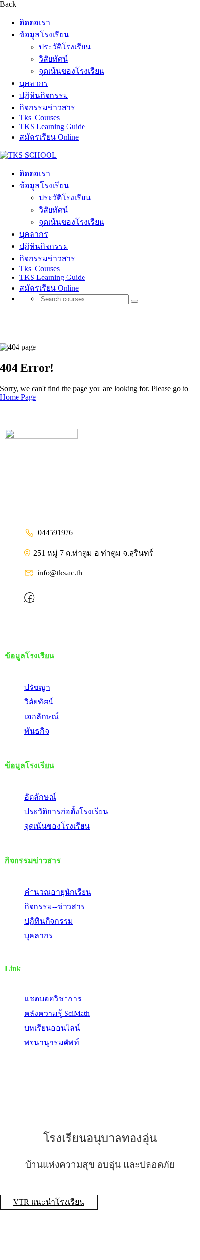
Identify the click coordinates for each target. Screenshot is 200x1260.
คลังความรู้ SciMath (57, 1013)
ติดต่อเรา (34, 22)
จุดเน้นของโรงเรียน (71, 71)
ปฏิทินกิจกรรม (43, 95)
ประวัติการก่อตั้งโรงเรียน (66, 811)
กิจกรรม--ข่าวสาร (54, 906)
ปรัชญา (37, 687)
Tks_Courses (39, 118)
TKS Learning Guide (52, 126)
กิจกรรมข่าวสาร (47, 107)
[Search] (134, 301)
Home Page (18, 397)
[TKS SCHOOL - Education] (28, 155)
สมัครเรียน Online (49, 137)
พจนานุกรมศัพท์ (51, 1042)
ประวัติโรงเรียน (65, 47)
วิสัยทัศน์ (53, 59)
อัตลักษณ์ (40, 797)
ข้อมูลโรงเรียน (44, 35)
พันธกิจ (36, 731)
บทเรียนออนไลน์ (52, 1028)
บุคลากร (33, 83)
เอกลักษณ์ (41, 716)
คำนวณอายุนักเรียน (57, 892)
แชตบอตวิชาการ (53, 999)
